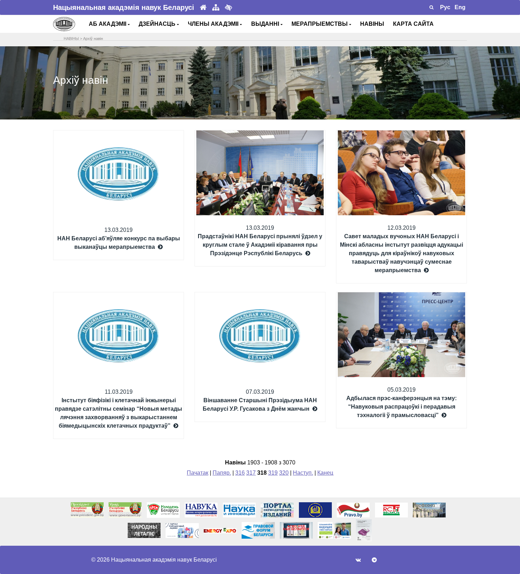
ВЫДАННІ (266, 24)
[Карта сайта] (215, 7)
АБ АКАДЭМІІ (108, 24)
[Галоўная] (203, 7)
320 (284, 473)
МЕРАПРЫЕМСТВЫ (320, 24)
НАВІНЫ (372, 24)
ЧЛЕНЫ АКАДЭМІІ (214, 24)
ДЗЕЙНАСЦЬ (158, 24)
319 (273, 473)
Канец (325, 473)
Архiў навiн (93, 38)
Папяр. (222, 473)
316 (240, 473)
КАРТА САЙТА (413, 24)
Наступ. (303, 473)
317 (251, 473)
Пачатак (197, 473)
